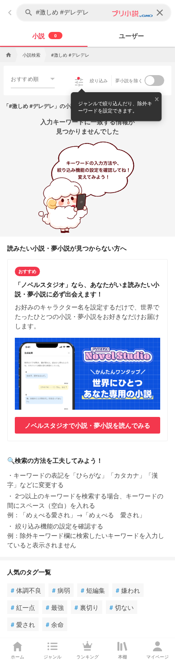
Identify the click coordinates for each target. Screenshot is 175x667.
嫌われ (128, 590)
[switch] (154, 80)
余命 (55, 624)
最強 (55, 607)
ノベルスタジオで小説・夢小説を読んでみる (87, 425)
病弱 (61, 590)
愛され (23, 624)
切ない (121, 607)
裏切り (86, 607)
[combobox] (33, 79)
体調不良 (26, 590)
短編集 (93, 590)
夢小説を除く (129, 80)
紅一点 (23, 607)
